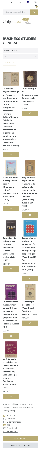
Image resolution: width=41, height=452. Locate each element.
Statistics (11, 419)
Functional (12, 428)
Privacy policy (9, 411)
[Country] (28, 2)
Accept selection (20, 445)
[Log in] (11, 2)
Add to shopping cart (11, 154)
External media (14, 422)
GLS (8, 425)
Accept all (20, 438)
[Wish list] (36, 2)
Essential (11, 416)
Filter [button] (10, 63)
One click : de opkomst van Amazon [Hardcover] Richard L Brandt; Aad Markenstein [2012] (9, 249)
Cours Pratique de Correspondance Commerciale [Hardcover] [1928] (30, 97)
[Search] (34, 12)
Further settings (10, 431)
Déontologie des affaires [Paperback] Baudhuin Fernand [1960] (29, 308)
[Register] (20, 2)
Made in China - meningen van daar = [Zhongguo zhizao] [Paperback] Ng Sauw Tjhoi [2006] (10, 189)
